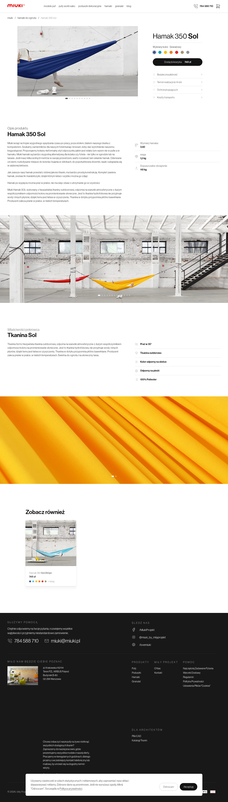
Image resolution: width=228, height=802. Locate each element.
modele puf (50, 6)
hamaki (108, 6)
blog (129, 6)
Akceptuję (188, 786)
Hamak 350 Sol (48, 17)
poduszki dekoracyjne (89, 6)
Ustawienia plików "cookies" (196, 685)
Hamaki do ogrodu (27, 17)
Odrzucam (168, 786)
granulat (119, 6)
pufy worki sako (67, 6)
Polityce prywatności (71, 788)
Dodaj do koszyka (177, 62)
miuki (10, 17)
